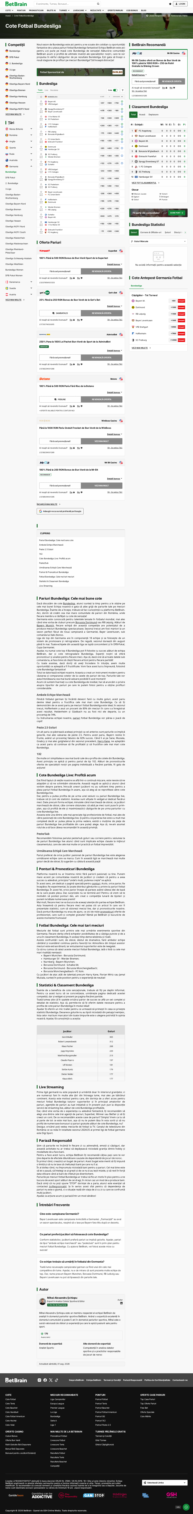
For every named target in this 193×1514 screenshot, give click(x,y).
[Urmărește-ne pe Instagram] (39, 1380)
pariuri (76, 718)
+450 (116, 171)
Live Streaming (46, 586)
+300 (109, 118)
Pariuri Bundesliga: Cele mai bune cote (56, 540)
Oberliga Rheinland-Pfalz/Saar (14, 251)
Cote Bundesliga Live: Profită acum (54, 558)
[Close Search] (98, 3)
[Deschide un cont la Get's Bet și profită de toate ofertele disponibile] (114, 320)
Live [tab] (46, 90)
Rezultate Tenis (57, 1457)
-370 (116, 216)
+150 (102, 141)
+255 (109, 141)
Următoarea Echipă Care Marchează (55, 567)
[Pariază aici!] (139, 91)
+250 (109, 186)
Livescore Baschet (58, 1449)
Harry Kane (103, 741)
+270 (109, 163)
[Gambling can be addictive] (42, 1495)
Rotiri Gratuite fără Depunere (18, 1444)
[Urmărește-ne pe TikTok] (56, 1380)
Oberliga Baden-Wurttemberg (13, 196)
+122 (102, 163)
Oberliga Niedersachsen (16, 243)
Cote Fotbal (10, 1399)
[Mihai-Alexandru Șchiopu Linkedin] (121, 1303)
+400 (109, 171)
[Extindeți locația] (31, 128)
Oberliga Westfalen (14, 264)
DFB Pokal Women (13, 275)
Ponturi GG (100, 1416)
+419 (102, 110)
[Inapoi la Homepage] (16, 4)
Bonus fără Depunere (14, 1449)
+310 (109, 178)
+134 (116, 186)
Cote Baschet (11, 1408)
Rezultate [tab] (54, 90)
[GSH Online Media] (171, 1495)
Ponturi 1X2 (100, 1420)
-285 (102, 148)
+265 (109, 126)
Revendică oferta (101, 271)
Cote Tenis (10, 1403)
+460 (109, 148)
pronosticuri (107, 911)
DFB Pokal (10, 177)
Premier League (57, 1408)
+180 (102, 186)
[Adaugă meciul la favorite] (41, 101)
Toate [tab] (40, 90)
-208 (102, 193)
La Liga (53, 1412)
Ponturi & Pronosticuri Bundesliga (54, 572)
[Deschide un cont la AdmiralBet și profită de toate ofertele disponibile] (114, 364)
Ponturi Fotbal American (106, 1412)
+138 (116, 201)
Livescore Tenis (57, 1444)
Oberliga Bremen (13, 209)
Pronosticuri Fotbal (58, 1436)
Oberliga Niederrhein (15, 238)
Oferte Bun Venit (12, 1440)
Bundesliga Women (14, 270)
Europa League (57, 1403)
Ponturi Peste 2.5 (103, 1425)
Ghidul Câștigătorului (104, 1444)
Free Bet (144, 1408)
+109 (102, 156)
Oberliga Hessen (13, 221)
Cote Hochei (10, 1420)
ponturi (96, 883)
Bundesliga (69, 603)
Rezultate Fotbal (57, 1453)
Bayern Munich (45, 625)
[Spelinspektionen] (145, 1495)
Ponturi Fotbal (101, 1399)
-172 (102, 178)
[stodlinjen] (119, 1495)
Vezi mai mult (102, 441)
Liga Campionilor (57, 1399)
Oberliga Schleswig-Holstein (18, 258)
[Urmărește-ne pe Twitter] (51, 1380)
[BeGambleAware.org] (16, 1495)
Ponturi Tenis (101, 1403)
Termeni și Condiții (103, 1436)
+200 (102, 126)
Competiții (54, 1466)
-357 (102, 103)
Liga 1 (53, 1425)
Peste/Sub (43, 563)
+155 (102, 201)
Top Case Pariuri (147, 1399)
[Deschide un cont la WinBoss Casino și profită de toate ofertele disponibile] (114, 448)
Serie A (53, 1420)
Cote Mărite (145, 1416)
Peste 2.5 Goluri (46, 549)
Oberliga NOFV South (15, 232)
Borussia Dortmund (86, 622)
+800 (102, 216)
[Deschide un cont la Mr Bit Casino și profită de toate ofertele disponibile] (114, 492)
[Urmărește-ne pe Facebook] (45, 1380)
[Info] (186, 1507)
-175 (102, 133)
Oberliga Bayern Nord (15, 203)
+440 (116, 133)
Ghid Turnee (100, 1440)
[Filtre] (122, 90)
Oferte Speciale (147, 1412)
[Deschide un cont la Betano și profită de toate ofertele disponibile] (114, 406)
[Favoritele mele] (170, 4)
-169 (116, 110)
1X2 (41, 554)
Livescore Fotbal (57, 1440)
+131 (116, 126)
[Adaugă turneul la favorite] (41, 96)
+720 (116, 148)
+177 (116, 141)
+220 (102, 208)
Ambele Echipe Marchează (51, 545)
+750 (116, 103)
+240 (116, 231)
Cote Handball (11, 1412)
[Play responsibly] (68, 1495)
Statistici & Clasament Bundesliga (54, 581)
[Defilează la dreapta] (185, 232)
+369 (116, 118)
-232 (102, 171)
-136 (102, 118)
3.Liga (8, 189)
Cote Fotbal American (15, 1416)
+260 (109, 156)
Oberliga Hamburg (14, 215)
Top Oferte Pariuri (148, 1403)
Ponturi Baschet (102, 1408)
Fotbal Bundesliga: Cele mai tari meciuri (56, 576)
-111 (102, 231)
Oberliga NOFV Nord (15, 226)
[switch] (113, 90)
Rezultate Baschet (58, 1461)
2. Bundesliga (11, 183)
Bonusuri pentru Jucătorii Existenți (20, 1453)
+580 (109, 103)
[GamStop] (93, 1495)
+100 (116, 208)
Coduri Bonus (11, 1436)
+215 (116, 163)
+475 (109, 216)
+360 (109, 110)
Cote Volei (9, 1425)
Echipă (138, 124)
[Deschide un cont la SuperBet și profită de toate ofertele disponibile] (114, 278)
